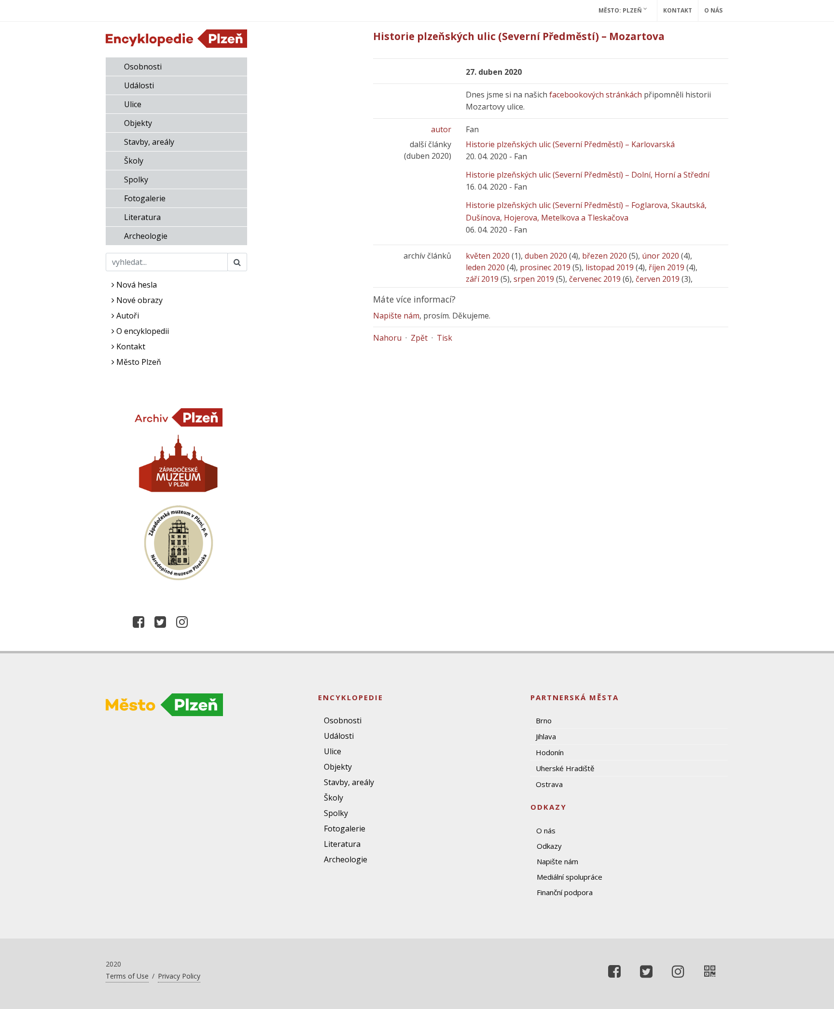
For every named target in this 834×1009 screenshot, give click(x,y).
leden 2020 (485, 267)
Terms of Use (127, 976)
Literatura (142, 217)
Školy (133, 160)
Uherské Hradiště (565, 768)
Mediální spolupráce (569, 877)
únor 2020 (660, 255)
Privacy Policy (179, 976)
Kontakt (677, 10)
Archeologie (145, 236)
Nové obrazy (138, 300)
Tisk (444, 337)
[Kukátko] (709, 971)
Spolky (136, 179)
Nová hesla (135, 284)
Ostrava (549, 784)
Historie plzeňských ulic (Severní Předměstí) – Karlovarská (570, 144)
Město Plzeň (137, 362)
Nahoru (387, 337)
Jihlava (546, 736)
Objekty (138, 123)
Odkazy (549, 846)
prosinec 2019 (545, 267)
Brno (544, 720)
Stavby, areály (149, 142)
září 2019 (482, 279)
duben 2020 (546, 255)
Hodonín (550, 752)
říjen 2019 (666, 267)
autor (441, 129)
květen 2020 (488, 255)
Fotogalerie (145, 198)
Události (139, 85)
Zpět (419, 337)
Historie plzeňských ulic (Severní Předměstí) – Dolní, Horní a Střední (587, 174)
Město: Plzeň (620, 10)
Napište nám (396, 315)
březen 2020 (604, 255)
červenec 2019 (595, 279)
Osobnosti (143, 66)
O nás (713, 10)
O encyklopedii (141, 331)
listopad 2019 (609, 267)
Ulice (132, 104)
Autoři (126, 315)
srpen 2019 (534, 279)
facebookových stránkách (595, 94)
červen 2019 (658, 279)
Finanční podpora (565, 892)
